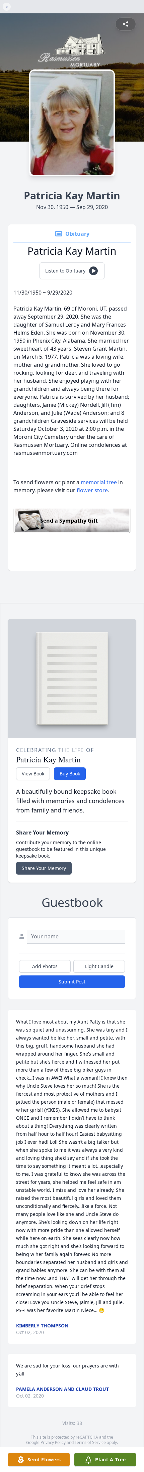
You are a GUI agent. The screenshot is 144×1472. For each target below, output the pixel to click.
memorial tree (99, 482)
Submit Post (72, 981)
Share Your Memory (44, 868)
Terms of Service (90, 1442)
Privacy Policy (53, 1442)
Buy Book (70, 773)
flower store (92, 490)
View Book (33, 773)
